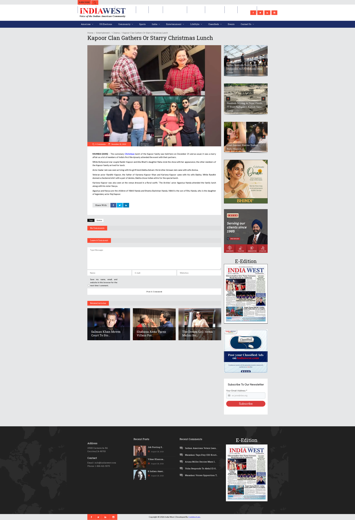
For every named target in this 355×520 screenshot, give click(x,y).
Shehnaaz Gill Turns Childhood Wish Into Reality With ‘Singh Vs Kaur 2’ (245, 147)
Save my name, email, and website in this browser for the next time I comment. (103, 282)
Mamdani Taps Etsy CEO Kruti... (201, 454)
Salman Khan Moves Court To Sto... (105, 333)
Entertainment (103, 32)
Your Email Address (236, 390)
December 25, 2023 (118, 144)
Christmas (130, 154)
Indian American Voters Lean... (201, 448)
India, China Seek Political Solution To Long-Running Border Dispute (245, 108)
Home (90, 32)
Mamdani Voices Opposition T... (201, 475)
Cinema (116, 32)
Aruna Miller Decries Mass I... (200, 461)
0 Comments (100, 144)
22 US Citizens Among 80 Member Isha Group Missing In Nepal (244, 70)
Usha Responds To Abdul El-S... (201, 468)
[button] (246, 60)
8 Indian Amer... (156, 471)
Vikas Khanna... (156, 459)
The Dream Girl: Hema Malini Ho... (197, 333)
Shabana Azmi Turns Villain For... (151, 333)
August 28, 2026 (157, 451)
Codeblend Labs (194, 517)
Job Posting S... (155, 447)
